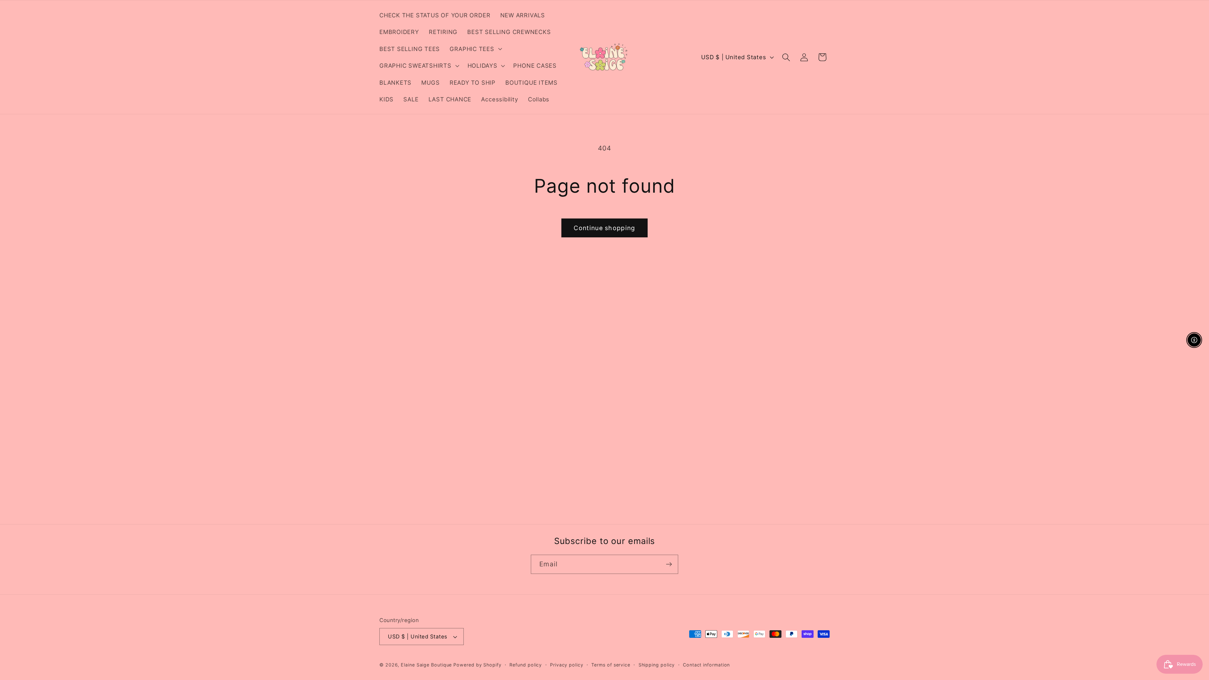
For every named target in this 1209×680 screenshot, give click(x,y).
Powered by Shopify (477, 664)
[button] (475, 48)
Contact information (706, 664)
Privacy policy (566, 664)
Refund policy (525, 664)
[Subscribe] (669, 564)
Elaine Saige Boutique (427, 664)
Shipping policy (657, 664)
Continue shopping (604, 228)
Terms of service (610, 664)
